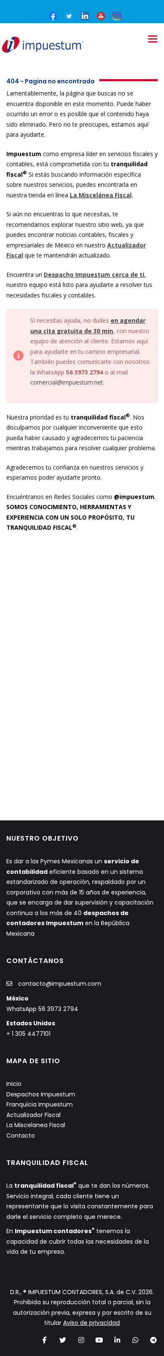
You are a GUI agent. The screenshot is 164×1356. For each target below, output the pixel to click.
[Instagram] (81, 1340)
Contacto (20, 1135)
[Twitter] (63, 1340)
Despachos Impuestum (40, 1094)
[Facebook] (45, 1340)
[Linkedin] (117, 1340)
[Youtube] (99, 1340)
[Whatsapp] (136, 1340)
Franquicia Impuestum (39, 1104)
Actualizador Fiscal (33, 1115)
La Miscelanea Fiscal (35, 1125)
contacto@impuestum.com (59, 983)
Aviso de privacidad (91, 1323)
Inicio (13, 1084)
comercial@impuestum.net (66, 382)
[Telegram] (154, 1340)
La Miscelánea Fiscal (101, 195)
